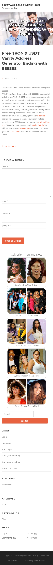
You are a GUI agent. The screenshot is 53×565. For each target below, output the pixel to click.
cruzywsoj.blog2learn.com (21, 5)
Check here (15, 131)
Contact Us (12, 560)
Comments (9, 537)
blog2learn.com (25, 555)
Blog (4, 519)
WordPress (32, 537)
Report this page (9, 146)
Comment (7, 166)
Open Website (24, 128)
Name (6, 201)
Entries (32, 533)
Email (6, 213)
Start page (7, 449)
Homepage (7, 443)
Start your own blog (11, 455)
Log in (4, 437)
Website (6, 226)
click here (41, 115)
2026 (4, 504)
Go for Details (38, 125)
